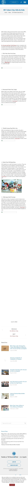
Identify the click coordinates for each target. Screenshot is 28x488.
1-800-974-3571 (14, 465)
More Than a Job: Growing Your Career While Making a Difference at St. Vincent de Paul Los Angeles (18, 347)
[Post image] (5, 348)
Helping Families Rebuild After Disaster (17, 394)
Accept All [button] (12, 484)
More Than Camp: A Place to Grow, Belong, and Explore (17, 406)
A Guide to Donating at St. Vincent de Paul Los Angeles (18, 370)
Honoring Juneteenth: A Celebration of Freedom (16, 358)
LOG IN (14, 462)
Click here (7, 62)
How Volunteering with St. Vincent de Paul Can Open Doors (18, 382)
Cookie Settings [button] (5, 485)
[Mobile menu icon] (25, 2)
